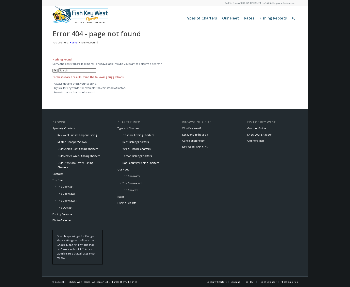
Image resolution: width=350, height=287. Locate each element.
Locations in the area (195, 134)
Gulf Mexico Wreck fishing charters (79, 156)
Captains (57, 174)
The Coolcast (65, 186)
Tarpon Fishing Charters (137, 156)
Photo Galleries (61, 220)
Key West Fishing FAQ (195, 147)
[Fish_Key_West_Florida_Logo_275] (80, 18)
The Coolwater (66, 193)
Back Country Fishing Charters (141, 163)
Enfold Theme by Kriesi (125, 281)
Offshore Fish (255, 140)
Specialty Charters (63, 128)
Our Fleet (123, 169)
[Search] (293, 18)
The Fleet (58, 180)
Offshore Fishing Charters (138, 135)
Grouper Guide (256, 128)
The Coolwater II (67, 200)
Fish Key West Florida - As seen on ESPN (88, 281)
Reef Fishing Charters (136, 142)
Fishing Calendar (62, 214)
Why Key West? (191, 128)
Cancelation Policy (193, 140)
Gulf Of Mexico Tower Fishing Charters (75, 165)
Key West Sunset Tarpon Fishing (77, 135)
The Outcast (65, 207)
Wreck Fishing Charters (137, 149)
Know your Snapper (259, 134)
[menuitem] (201, 18)
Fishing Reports (126, 203)
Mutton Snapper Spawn (72, 142)
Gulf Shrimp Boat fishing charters (78, 149)
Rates (121, 197)
